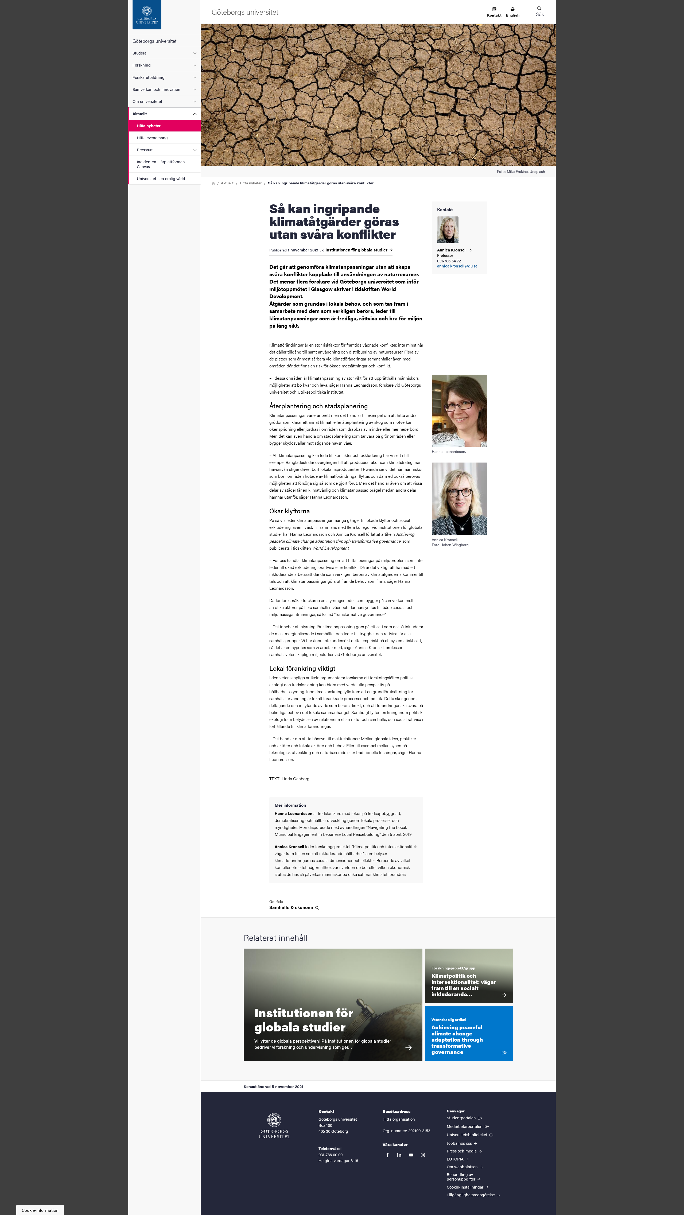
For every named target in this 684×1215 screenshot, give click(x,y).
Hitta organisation (399, 1119)
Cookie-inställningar (465, 1187)
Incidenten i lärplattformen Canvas (161, 164)
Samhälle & (291, 907)
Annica (452, 249)
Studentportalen (465, 1117)
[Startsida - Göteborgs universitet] (164, 17)
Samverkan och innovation (156, 89)
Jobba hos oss (460, 1143)
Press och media (462, 1151)
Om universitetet (147, 101)
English (512, 15)
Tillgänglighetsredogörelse (471, 1194)
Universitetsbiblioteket (471, 1134)
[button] (540, 12)
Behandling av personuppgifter (461, 1176)
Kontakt (494, 15)
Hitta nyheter (149, 125)
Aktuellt (140, 113)
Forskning (142, 65)
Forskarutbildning (149, 77)
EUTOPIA (456, 1159)
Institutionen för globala (356, 249)
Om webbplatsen (463, 1166)
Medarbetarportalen (468, 1126)
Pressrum (145, 149)
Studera (139, 53)
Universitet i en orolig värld (161, 178)
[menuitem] (494, 12)
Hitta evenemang (152, 137)
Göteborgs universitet (154, 40)
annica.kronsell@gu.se (457, 266)
